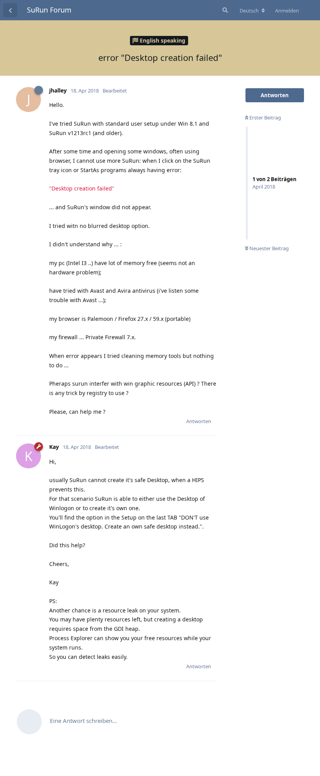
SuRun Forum (49, 9)
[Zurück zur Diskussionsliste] (10, 10)
